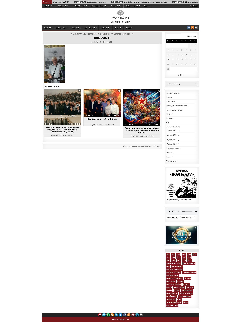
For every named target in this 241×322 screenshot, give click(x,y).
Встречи (188, 278)
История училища (172, 93)
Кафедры (169, 153)
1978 (173, 257)
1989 (178, 260)
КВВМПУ (47, 28)
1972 (172, 254)
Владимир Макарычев (174, 269)
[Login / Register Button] (137, 314)
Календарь (106, 28)
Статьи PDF (116, 6)
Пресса (129, 28)
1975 (189, 254)
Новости (48, 6)
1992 (189, 260)
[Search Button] (196, 27)
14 (186, 55)
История (186, 284)
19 (177, 59)
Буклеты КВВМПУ (173, 127)
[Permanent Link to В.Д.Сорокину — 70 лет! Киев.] (102, 103)
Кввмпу (169, 287)
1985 (168, 260)
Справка (169, 97)
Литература (63, 6)
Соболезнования (185, 296)
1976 (194, 254)
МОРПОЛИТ (120, 17)
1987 (173, 260)
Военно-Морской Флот (174, 278)
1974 (183, 254)
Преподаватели (171, 293)
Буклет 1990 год (173, 144)
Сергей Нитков (171, 296)
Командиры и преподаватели (177, 106)
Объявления (91, 28)
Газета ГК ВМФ (80, 6)
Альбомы (169, 118)
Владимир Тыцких (189, 272)
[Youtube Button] (99, 314)
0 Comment (75, 124)
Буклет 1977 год (173, 135)
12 (177, 55)
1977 (167, 257)
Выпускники (170, 281)
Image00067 (102, 38)
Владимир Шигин (172, 275)
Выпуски (169, 114)
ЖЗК (167, 123)
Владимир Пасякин (173, 272)
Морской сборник (99, 6)
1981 (184, 257)
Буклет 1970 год (173, 130)
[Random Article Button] (133, 314)
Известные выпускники (174, 110)
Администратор (57, 135)
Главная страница (78, 34)
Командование (179, 287)
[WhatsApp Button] (108, 314)
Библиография (171, 161)
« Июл (180, 75)
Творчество (170, 299)
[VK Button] (188, 27)
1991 (184, 260)
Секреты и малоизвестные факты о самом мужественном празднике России (142, 130)
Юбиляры (76, 28)
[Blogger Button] (112, 314)
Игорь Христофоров (173, 284)
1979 (178, 257)
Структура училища (173, 148)
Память (118, 28)
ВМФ (168, 266)
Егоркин (180, 281)
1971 (167, 254)
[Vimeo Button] (104, 314)
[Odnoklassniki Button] (192, 27)
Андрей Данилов (189, 263)
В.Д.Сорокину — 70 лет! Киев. (102, 119)
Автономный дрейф (173, 263)
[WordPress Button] (116, 314)
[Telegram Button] (120, 314)
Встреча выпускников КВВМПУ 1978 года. (105, 34)
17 (168, 59)
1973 (178, 254)
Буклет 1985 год (173, 140)
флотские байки (172, 305)
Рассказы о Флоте (186, 293)
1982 (189, 257)
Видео (137, 6)
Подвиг (176, 290)
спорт (185, 302)
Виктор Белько (177, 266)
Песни (146, 6)
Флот (179, 299)
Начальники (170, 101)
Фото (127, 6)
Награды (169, 157)
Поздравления (61, 28)
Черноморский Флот (173, 302)
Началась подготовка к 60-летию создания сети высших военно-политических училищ (62, 129)
